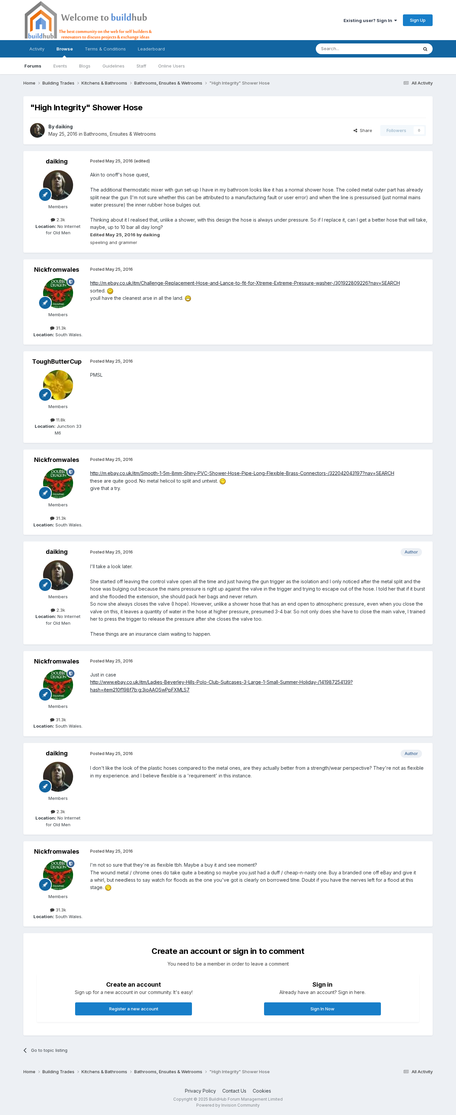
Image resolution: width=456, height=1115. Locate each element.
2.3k (60, 219)
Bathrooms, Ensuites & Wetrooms (120, 134)
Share (364, 130)
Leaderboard (151, 48)
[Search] (425, 48)
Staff (141, 66)
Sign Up (418, 20)
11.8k (60, 419)
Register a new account (133, 1008)
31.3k (60, 328)
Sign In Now (322, 1008)
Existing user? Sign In (369, 20)
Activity (36, 48)
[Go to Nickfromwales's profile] (58, 293)
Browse (64, 48)
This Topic (398, 48)
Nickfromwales (56, 269)
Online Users (171, 66)
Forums (32, 66)
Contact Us (234, 1091)
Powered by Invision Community (228, 1105)
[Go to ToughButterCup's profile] (58, 385)
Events (60, 66)
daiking (64, 126)
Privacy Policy (200, 1091)
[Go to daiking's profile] (37, 130)
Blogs (84, 66)
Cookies (262, 1091)
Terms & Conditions (105, 48)
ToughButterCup (56, 361)
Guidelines (113, 66)
